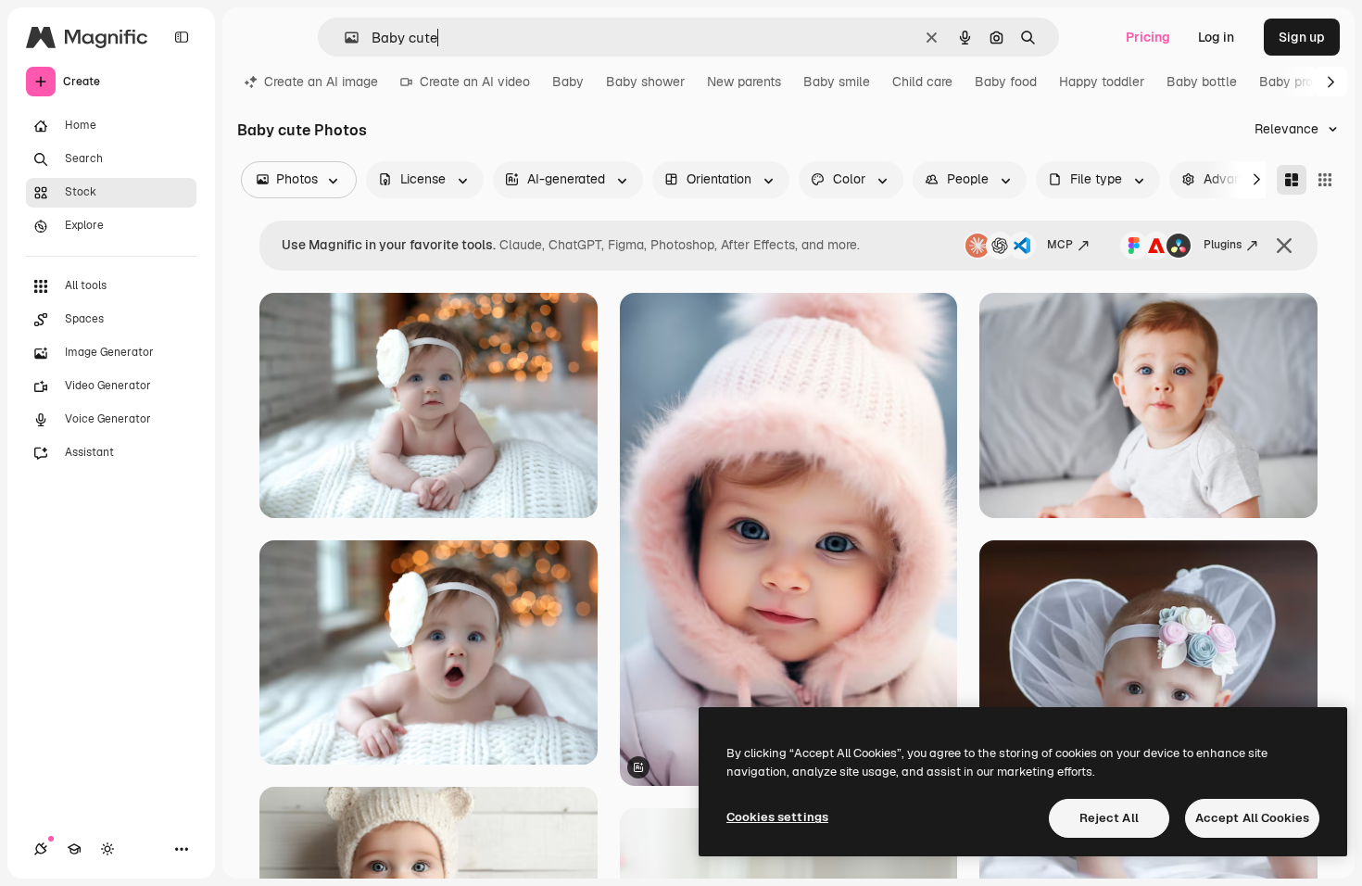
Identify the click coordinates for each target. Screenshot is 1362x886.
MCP (1060, 244)
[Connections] (41, 849)
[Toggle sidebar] (181, 37)
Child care (922, 81)
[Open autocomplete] (344, 37)
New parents (744, 81)
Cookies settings (777, 817)
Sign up (1302, 37)
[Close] (1284, 245)
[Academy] (74, 849)
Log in (1216, 37)
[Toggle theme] (107, 849)
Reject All (1109, 818)
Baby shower (645, 81)
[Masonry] (1291, 180)
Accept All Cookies (1252, 818)
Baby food (1006, 81)
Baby (568, 81)
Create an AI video (475, 81)
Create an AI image (321, 81)
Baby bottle (1202, 81)
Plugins (1223, 244)
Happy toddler (1101, 81)
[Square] (1325, 180)
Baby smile (836, 81)
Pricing (1148, 37)
